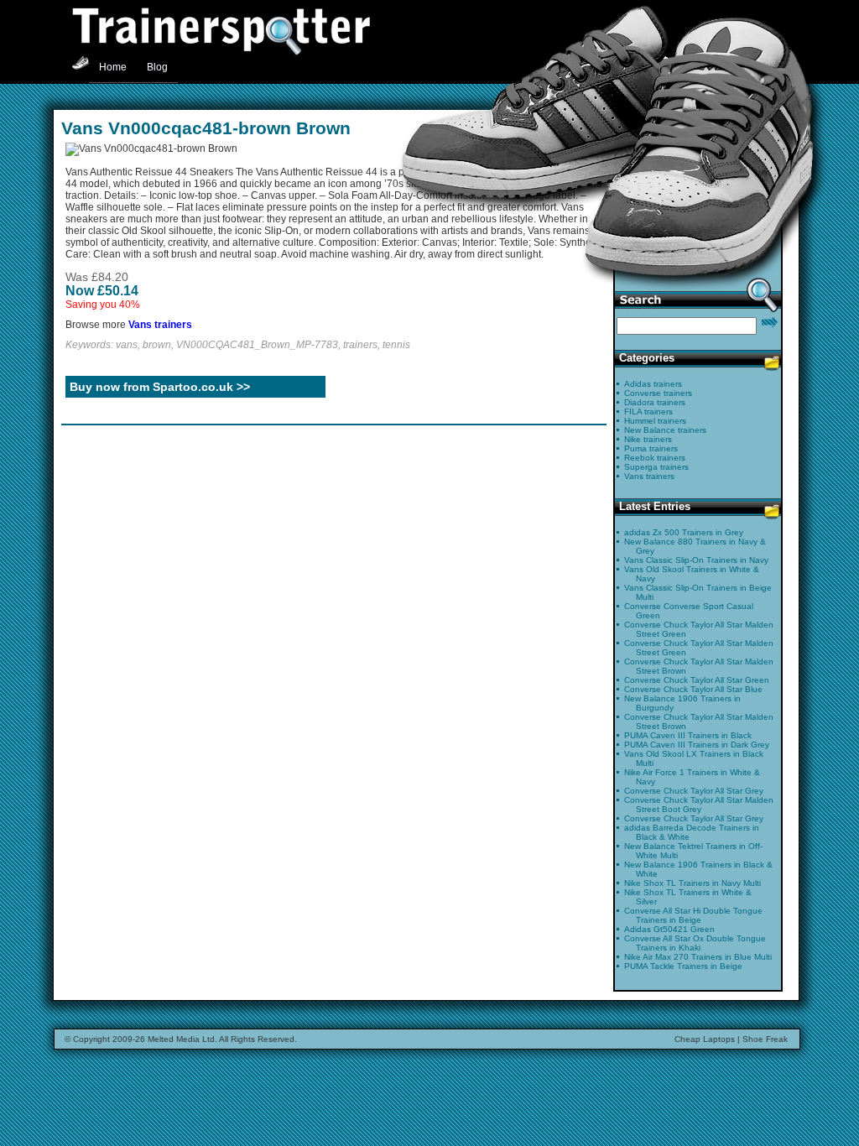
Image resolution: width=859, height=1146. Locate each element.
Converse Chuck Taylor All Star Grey (693, 790)
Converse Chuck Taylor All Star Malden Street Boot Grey (698, 804)
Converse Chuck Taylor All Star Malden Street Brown (698, 666)
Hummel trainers (655, 420)
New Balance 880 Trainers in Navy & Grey (695, 546)
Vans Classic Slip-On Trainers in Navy (696, 560)
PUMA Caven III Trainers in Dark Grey (696, 744)
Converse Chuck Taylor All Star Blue (693, 689)
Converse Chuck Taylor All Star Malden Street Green (698, 629)
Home (113, 67)
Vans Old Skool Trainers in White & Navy (691, 574)
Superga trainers (656, 466)
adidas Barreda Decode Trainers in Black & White (691, 832)
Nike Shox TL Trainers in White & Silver (688, 897)
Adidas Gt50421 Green (669, 929)
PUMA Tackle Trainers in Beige (683, 966)
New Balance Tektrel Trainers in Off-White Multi (693, 850)
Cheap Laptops (704, 1039)
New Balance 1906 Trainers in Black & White (698, 869)
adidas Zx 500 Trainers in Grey (683, 532)
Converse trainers (658, 393)
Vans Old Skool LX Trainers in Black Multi (693, 758)
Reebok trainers (654, 457)
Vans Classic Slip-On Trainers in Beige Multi (698, 592)
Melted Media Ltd (181, 1039)
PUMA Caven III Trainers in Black (688, 735)
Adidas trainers (653, 383)
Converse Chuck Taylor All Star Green (696, 680)
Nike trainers (648, 439)
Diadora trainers (654, 402)
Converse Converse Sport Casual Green (688, 611)
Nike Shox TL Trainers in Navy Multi (692, 883)
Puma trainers (651, 448)
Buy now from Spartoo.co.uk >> (160, 386)
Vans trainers (160, 325)
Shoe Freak (765, 1039)
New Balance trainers (665, 430)
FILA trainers (648, 411)
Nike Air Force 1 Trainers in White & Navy (692, 777)
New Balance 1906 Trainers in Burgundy (682, 703)
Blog (157, 67)
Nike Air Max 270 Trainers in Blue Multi (698, 956)
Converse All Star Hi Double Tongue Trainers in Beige (693, 915)
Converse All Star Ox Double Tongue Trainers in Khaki (695, 943)
